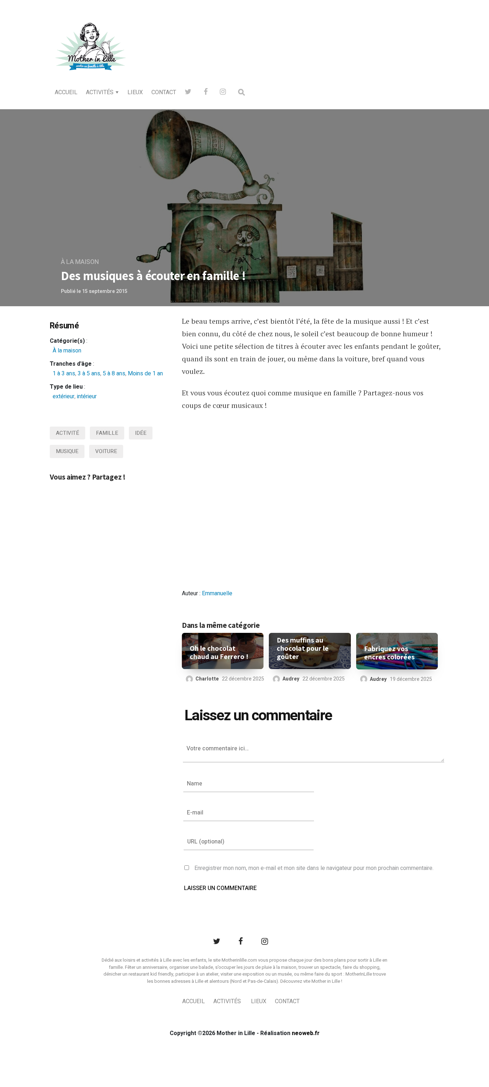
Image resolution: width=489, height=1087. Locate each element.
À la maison (80, 262)
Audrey (290, 679)
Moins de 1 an (145, 373)
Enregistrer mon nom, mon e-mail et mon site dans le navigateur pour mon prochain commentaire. (314, 868)
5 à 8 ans (114, 373)
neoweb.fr (306, 1033)
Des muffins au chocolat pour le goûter (303, 648)
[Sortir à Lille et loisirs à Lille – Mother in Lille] (90, 55)
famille (107, 433)
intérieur (87, 396)
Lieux (135, 92)
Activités (99, 92)
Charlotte (207, 679)
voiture (106, 451)
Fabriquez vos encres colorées (389, 653)
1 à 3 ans (64, 373)
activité (67, 433)
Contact (163, 92)
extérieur (63, 396)
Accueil (66, 92)
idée (140, 433)
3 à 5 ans (89, 373)
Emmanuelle (217, 593)
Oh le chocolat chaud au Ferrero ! (219, 652)
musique (67, 451)
